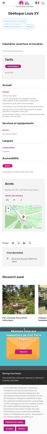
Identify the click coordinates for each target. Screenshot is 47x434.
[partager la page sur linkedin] (24, 243)
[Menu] (4, 3)
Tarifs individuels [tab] (13, 66)
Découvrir (23, 352)
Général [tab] (7, 166)
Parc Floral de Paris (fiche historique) (14, 319)
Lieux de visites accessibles (24, 6)
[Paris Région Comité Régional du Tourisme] (24, 2)
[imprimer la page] (13, 243)
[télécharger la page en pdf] (18, 243)
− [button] (8, 211)
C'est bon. (22, 429)
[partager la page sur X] (30, 243)
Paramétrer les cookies (14, 422)
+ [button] (8, 208)
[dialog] (23, 409)
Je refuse (9, 429)
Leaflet (39, 228)
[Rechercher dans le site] (43, 3)
